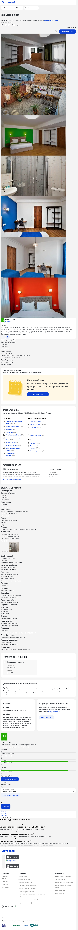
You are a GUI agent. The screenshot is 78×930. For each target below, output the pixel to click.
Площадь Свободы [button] (12, 445)
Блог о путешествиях (25, 882)
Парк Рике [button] (9, 429)
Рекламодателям (61, 891)
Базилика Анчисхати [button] (12, 426)
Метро (30, 440)
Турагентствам (60, 879)
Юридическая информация (27, 889)
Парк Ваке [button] (33, 427)
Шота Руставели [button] (35, 435)
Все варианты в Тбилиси (13, 8)
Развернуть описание (13, 479)
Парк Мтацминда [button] (35, 421)
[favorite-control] (56, 31)
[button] (38, 54)
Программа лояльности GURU (28, 900)
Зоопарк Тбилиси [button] (35, 424)
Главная (3, 811)
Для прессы (5, 888)
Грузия (3, 813)
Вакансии (5, 884)
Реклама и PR (59, 894)
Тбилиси (4, 815)
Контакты (5, 881)
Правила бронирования (26, 892)
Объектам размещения (63, 876)
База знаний (22, 876)
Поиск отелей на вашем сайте (63, 887)
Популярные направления (27, 885)
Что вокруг (7, 418)
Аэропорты (32, 432)
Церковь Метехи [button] (11, 443)
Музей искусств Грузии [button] (13, 435)
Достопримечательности (37, 418)
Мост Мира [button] (9, 432)
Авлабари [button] (33, 443)
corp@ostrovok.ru (54, 712)
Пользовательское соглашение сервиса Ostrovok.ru (31, 896)
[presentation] (38, 790)
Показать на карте (51, 20)
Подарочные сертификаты (27, 903)
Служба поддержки (24, 879)
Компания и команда (5, 877)
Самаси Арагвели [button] (36, 451)
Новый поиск (32, 8)
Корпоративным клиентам (64, 882)
